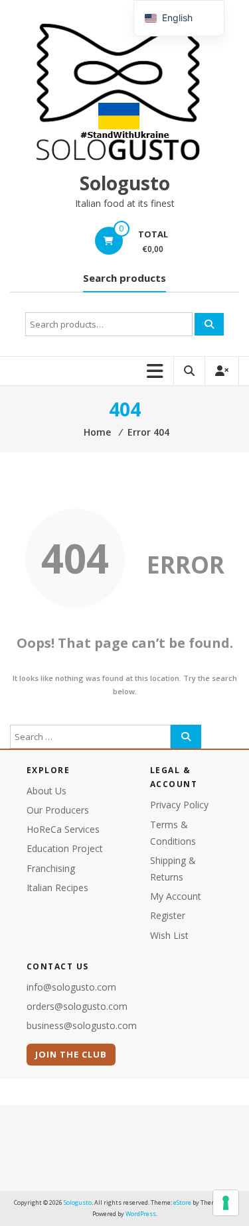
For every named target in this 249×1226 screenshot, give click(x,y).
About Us (46, 790)
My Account (175, 896)
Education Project (65, 848)
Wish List (169, 935)
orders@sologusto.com (77, 1006)
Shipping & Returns (173, 868)
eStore (182, 1202)
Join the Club (71, 1054)
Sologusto (125, 183)
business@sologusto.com (82, 1025)
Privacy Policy (179, 804)
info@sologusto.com (71, 987)
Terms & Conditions (173, 832)
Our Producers (58, 810)
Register (167, 915)
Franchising (51, 868)
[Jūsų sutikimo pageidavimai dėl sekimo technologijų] (225, 1202)
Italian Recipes (57, 887)
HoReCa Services (63, 829)
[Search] (209, 324)
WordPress (140, 1213)
